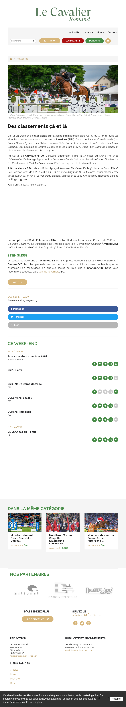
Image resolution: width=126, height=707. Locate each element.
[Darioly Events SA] (38, 590)
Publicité (94, 40)
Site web (94, 364)
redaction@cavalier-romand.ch (23, 656)
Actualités (75, 32)
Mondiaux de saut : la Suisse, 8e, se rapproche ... (101, 538)
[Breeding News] (74, 590)
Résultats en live (110, 364)
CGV (12, 683)
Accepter (116, 698)
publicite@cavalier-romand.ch (78, 650)
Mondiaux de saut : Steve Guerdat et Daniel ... (22, 538)
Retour (17, 282)
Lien (16, 325)
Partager (18, 308)
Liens (13, 674)
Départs (100, 364)
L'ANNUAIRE (73, 40)
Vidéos (100, 32)
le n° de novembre (49, 271)
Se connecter (108, 40)
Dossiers (112, 32)
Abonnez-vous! (37, 619)
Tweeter (19, 316)
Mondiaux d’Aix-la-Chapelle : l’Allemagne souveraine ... (60, 539)
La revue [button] (89, 32)
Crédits (14, 669)
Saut (27, 545)
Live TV (116, 364)
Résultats (105, 364)
